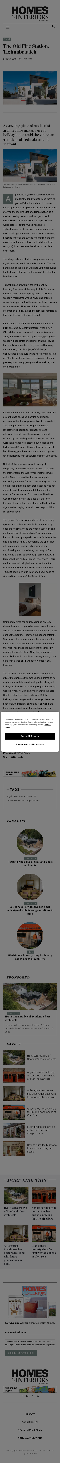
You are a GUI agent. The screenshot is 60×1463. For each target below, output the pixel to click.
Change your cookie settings (30, 744)
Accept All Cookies (30, 736)
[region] (29, 731)
